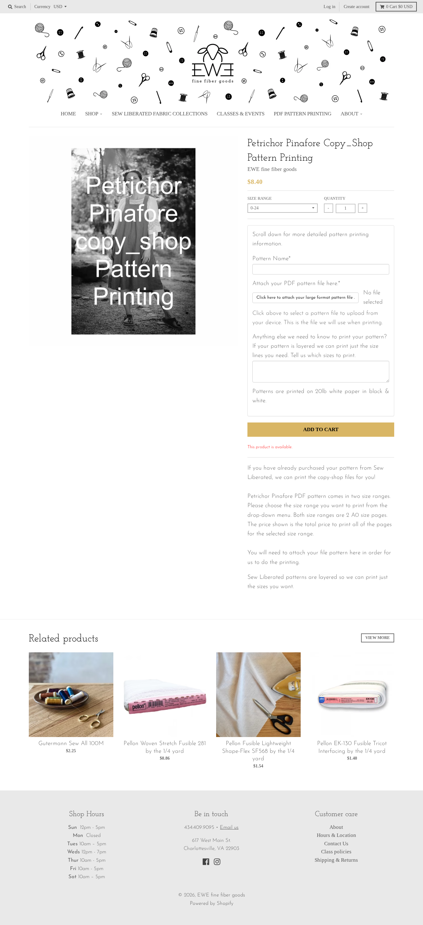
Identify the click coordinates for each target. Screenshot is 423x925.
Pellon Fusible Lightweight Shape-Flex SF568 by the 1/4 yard (258, 751)
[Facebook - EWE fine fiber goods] (206, 861)
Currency (42, 6)
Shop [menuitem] (91, 114)
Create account (356, 6)
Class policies (336, 852)
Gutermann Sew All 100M (71, 744)
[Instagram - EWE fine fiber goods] (217, 861)
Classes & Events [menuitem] (240, 114)
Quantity (334, 198)
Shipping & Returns (336, 860)
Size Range (259, 198)
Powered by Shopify (211, 903)
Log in (329, 6)
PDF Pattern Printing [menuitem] (302, 114)
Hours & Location (336, 835)
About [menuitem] (349, 114)
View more (377, 637)
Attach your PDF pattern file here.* (296, 284)
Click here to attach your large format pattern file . (305, 297)
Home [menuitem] (68, 114)
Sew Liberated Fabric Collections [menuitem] (159, 114)
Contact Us (336, 844)
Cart (399, 6)
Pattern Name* (271, 259)
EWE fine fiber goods (272, 169)
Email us (229, 827)
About (336, 827)
